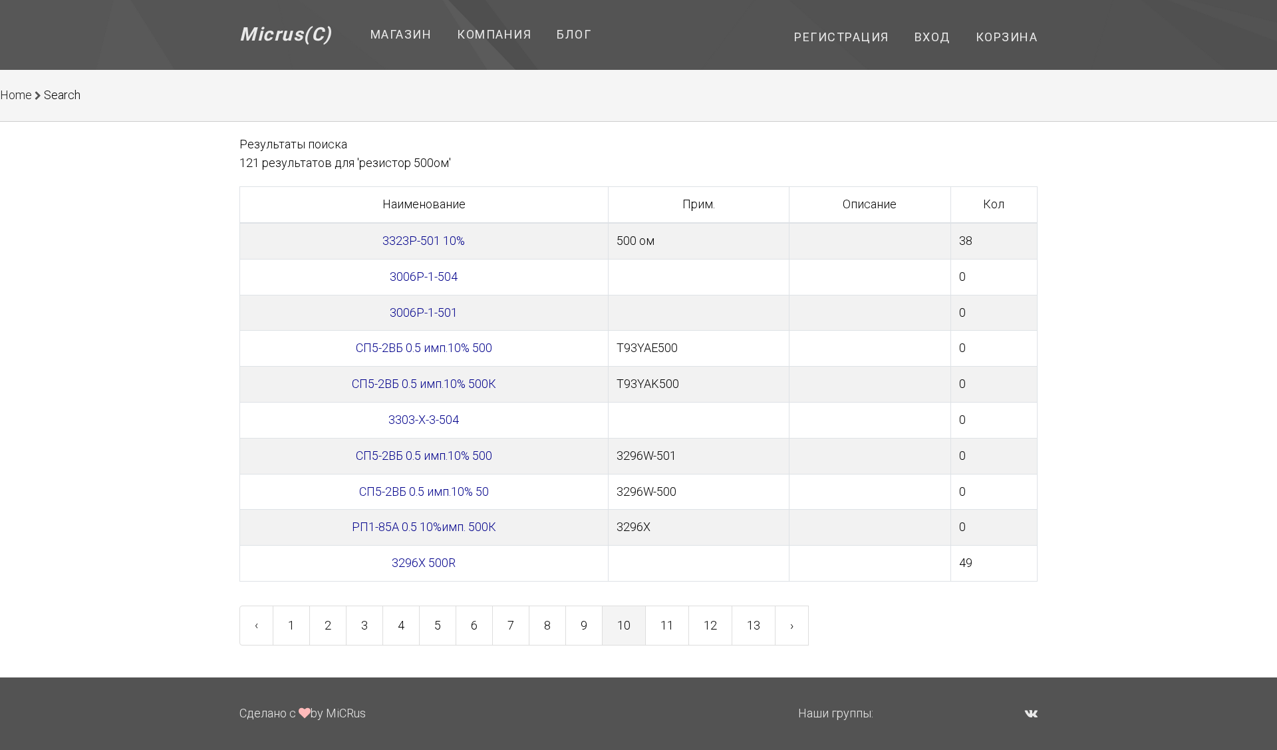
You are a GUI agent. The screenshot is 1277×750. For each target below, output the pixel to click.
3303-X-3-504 (423, 420)
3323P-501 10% (423, 241)
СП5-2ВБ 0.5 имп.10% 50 (424, 491)
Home (16, 95)
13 (753, 625)
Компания (494, 34)
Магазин (401, 34)
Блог (574, 34)
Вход (932, 37)
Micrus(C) (285, 34)
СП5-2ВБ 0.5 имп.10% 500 (424, 348)
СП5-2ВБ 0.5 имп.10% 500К (424, 384)
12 (710, 625)
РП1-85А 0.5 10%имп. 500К (424, 527)
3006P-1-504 (424, 276)
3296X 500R (424, 563)
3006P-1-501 (424, 312)
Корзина (1007, 37)
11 (667, 625)
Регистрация (841, 37)
